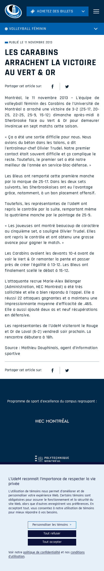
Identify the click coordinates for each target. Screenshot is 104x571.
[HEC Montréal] (52, 421)
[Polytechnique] (52, 457)
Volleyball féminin (27, 28)
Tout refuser (52, 533)
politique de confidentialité (41, 552)
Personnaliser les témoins (51, 525)
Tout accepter (52, 542)
